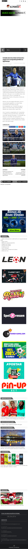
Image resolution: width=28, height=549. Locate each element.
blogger (15, 181)
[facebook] (20, 1)
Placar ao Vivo (5, 251)
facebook (24, 181)
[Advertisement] (14, 33)
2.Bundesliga (6, 135)
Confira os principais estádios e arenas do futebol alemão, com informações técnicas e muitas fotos (13, 448)
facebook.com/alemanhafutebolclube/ (11, 528)
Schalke (9, 64)
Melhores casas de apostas (8, 243)
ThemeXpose (16, 547)
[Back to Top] (14, 545)
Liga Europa (5, 64)
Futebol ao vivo (5, 247)
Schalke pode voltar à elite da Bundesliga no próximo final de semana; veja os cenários (13, 138)
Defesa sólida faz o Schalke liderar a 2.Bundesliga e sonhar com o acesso (11, 164)
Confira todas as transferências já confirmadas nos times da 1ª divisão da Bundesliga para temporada (13, 418)
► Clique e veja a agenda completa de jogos (11, 424)
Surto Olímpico (5, 248)
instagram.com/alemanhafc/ (9, 536)
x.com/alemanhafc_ (6, 532)
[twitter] (21, 1)
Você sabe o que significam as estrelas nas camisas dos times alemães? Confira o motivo (14, 466)
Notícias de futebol (6, 245)
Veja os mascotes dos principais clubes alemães (12, 505)
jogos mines (4, 241)
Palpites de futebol (6, 244)
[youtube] (25, 1)
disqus (19, 181)
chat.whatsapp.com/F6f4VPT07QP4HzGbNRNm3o (13, 540)
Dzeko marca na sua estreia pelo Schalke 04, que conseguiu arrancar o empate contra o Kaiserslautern (13, 151)
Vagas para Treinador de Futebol (9, 249)
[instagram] (23, 1)
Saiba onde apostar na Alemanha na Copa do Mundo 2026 (14, 239)
